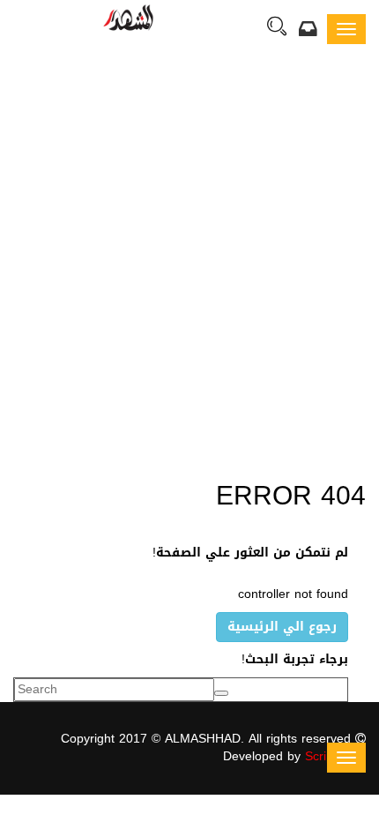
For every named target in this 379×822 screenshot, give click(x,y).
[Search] (276, 28)
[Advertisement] (189, 265)
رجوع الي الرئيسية (282, 627)
